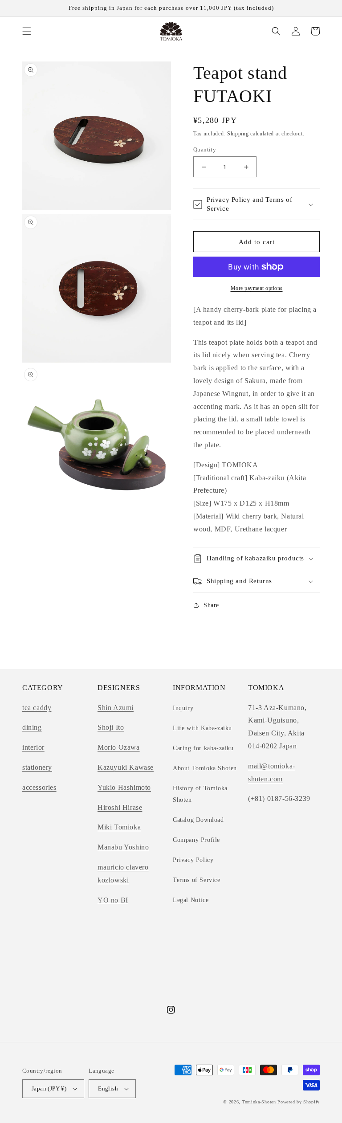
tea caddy (36, 707)
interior (33, 747)
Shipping (238, 134)
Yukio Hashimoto (124, 787)
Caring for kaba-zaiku (203, 748)
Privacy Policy (193, 860)
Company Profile (196, 840)
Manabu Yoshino (123, 847)
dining (32, 727)
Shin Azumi (116, 707)
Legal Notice (190, 900)
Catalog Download (198, 820)
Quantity (204, 149)
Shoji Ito (111, 727)
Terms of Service (196, 880)
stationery (37, 767)
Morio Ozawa (119, 747)
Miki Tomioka (119, 827)
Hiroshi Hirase (120, 807)
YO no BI (113, 900)
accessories (39, 787)
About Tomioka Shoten (205, 768)
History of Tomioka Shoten (200, 794)
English (108, 1088)
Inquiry (183, 708)
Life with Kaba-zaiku (202, 728)
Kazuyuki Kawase (126, 767)
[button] (27, 31)
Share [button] (211, 605)
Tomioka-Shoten (259, 1101)
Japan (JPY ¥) (49, 1088)
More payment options (257, 288)
